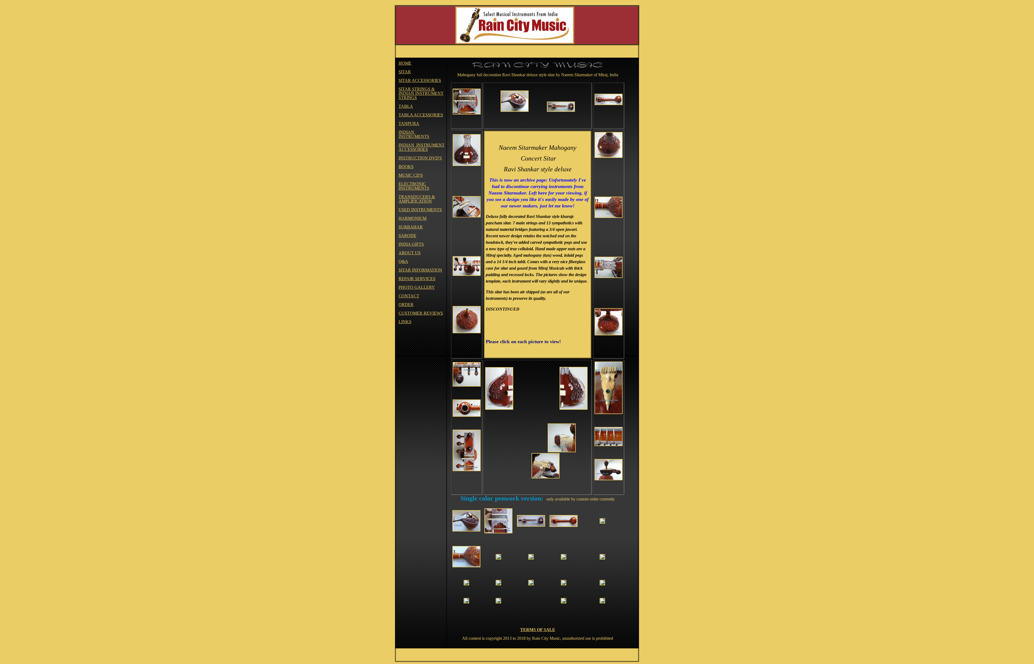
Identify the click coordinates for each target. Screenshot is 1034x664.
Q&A (403, 261)
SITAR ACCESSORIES (420, 80)
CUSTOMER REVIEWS (421, 313)
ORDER (406, 304)
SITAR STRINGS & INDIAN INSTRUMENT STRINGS (421, 93)
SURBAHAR (411, 227)
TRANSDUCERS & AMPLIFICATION (417, 198)
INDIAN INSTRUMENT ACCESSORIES (422, 147)
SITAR (405, 71)
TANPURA (409, 123)
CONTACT (409, 296)
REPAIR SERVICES (417, 278)
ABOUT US (410, 253)
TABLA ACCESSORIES (421, 115)
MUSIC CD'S (411, 175)
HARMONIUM (413, 218)
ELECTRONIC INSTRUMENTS (414, 186)
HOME (405, 63)
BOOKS (406, 166)
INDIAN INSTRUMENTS (414, 134)
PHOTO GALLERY (417, 287)
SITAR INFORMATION (420, 270)
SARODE (407, 235)
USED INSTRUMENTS (420, 209)
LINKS (405, 321)
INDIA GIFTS (411, 244)
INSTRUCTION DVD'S (420, 158)
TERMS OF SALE (537, 629)
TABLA (406, 106)
